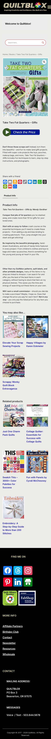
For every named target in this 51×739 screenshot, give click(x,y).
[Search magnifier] (43, 42)
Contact (7, 637)
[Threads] (18, 570)
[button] (44, 62)
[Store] (28, 582)
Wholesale (9, 654)
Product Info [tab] (10, 195)
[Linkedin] (18, 582)
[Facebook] (8, 570)
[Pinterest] (8, 582)
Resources (9, 648)
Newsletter (9, 643)
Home (5, 54)
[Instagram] (28, 570)
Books (12, 54)
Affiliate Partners (13, 626)
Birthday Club (11, 631)
